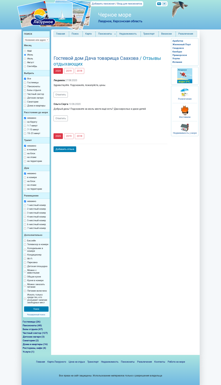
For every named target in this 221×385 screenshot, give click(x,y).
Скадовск (178, 48)
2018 (79, 70)
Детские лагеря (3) (34, 336)
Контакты (159, 361)
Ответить (60, 94)
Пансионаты (128, 361)
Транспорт (149, 33)
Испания (177, 62)
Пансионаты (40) (32, 325)
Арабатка (177, 41)
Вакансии (166, 33)
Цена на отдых (77, 361)
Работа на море (176, 361)
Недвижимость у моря (185, 133)
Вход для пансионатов (129, 3)
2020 (58, 70)
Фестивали (184, 117)
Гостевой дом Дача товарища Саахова (97, 58)
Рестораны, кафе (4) (34, 348)
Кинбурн (177, 51)
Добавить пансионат (103, 3)
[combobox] (36, 40)
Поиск (75, 33)
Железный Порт (181, 44)
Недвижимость (128, 33)
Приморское (179, 55)
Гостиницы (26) (31, 321)
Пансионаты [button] (105, 33)
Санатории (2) (31, 340)
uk (164, 4)
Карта (88, 33)
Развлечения (185, 33)
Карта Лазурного (56, 361)
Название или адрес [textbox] (35, 40)
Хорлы (176, 58)
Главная (60, 33)
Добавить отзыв (64, 149)
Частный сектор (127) (35, 333)
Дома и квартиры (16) (35, 344)
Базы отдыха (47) (33, 329)
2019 (69, 70)
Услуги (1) (28, 351)
